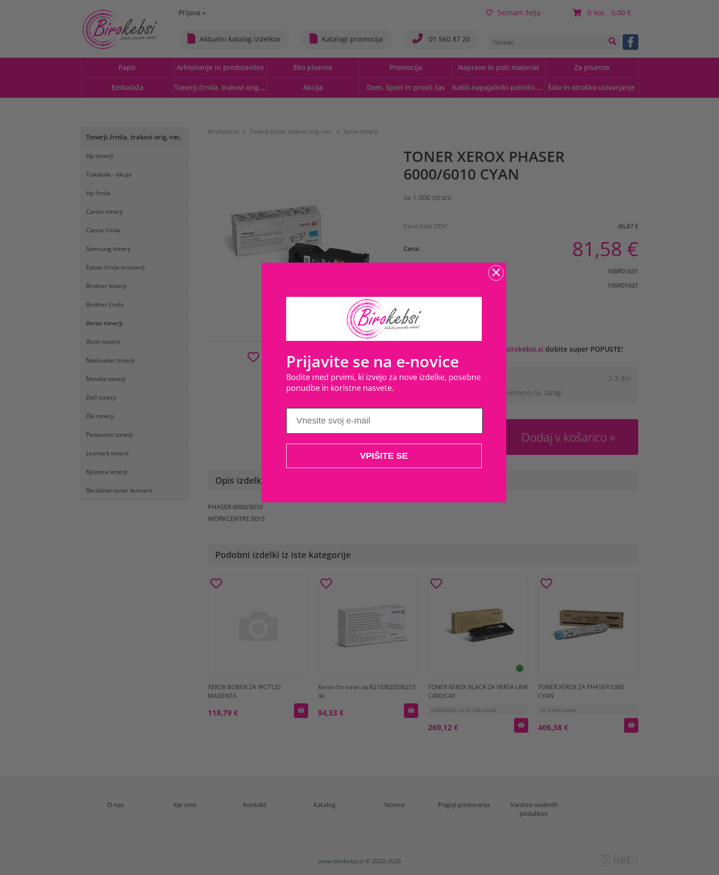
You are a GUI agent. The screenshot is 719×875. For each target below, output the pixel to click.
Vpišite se (384, 456)
